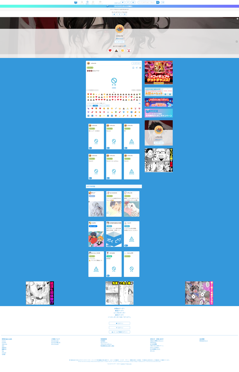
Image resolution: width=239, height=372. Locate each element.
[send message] (125, 46)
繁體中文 (4, 349)
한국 (3, 346)
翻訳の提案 (9, 339)
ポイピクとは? (55, 341)
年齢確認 (114, 88)
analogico (123, 363)
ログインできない (154, 347)
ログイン (120, 323)
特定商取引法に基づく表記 (107, 346)
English (4, 341)
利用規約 (103, 341)
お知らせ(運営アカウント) (156, 341)
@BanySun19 (119, 38)
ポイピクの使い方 (55, 342)
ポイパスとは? (55, 344)
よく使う (89, 105)
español (4, 342)
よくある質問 (153, 344)
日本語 (3, 354)
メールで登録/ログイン (120, 332)
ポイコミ (152, 351)
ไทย (3, 351)
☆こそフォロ (119, 42)
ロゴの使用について (155, 349)
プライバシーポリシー (106, 344)
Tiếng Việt (4, 344)
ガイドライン (104, 342)
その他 (107, 105)
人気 (95, 105)
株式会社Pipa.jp (204, 341)
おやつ (101, 105)
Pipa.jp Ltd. (129, 363)
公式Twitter (153, 342)
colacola (119, 36)
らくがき (90, 68)
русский (4, 352)
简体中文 (4, 347)
